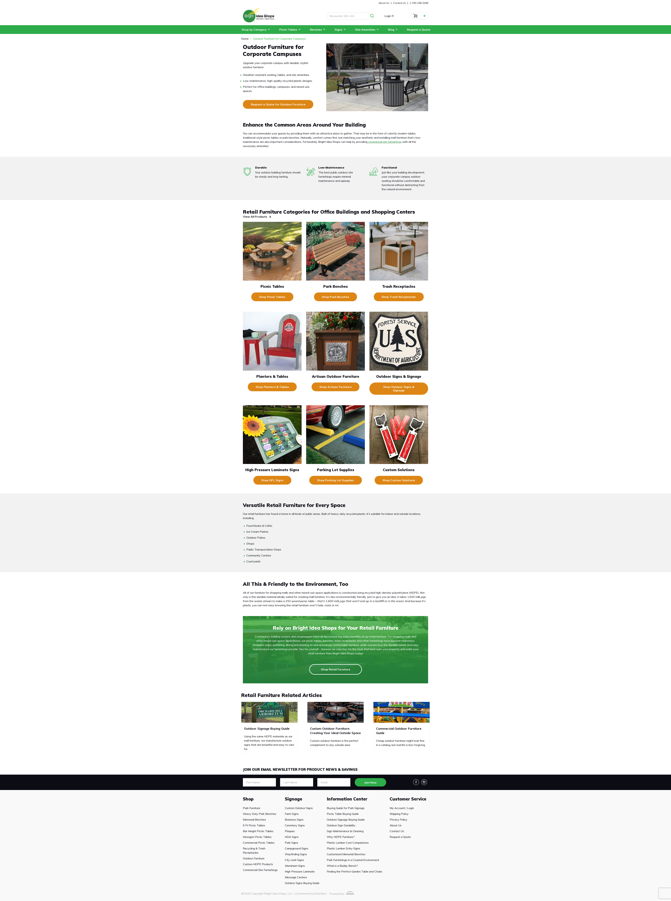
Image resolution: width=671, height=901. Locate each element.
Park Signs (291, 842)
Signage (293, 799)
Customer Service (408, 799)
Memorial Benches (254, 819)
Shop (248, 799)
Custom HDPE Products (258, 864)
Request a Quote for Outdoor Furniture (278, 104)
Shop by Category (254, 29)
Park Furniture (251, 808)
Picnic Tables (288, 29)
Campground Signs (296, 848)
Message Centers (296, 877)
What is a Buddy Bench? (342, 865)
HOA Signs (292, 837)
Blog (391, 29)
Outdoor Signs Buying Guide (302, 883)
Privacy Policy (398, 819)
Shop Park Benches (335, 297)
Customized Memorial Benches (346, 854)
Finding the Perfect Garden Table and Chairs (354, 871)
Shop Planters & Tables (272, 387)
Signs (338, 29)
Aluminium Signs (295, 865)
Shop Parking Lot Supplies (335, 480)
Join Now (370, 782)
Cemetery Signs (295, 825)
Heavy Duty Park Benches (259, 814)
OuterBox (320, 893)
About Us (396, 825)
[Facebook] (416, 782)
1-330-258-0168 (419, 3)
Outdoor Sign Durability (341, 825)
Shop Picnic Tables (272, 297)
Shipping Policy (399, 814)
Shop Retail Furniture (335, 669)
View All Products (255, 216)
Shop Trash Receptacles (399, 297)
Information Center (347, 799)
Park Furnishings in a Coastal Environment (353, 860)
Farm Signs (292, 814)
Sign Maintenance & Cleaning (345, 831)
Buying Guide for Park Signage (346, 808)
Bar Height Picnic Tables (258, 831)
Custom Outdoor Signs (299, 808)
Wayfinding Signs (296, 854)
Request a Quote (418, 29)
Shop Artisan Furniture (335, 387)
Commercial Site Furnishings (260, 870)
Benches (316, 29)
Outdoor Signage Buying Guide (267, 729)
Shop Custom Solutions (399, 480)
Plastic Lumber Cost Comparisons (348, 842)
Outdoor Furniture (254, 858)
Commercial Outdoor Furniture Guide (398, 731)
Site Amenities (365, 29)
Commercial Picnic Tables (259, 842)
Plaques (290, 831)
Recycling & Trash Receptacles (254, 850)
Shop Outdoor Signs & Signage (398, 388)
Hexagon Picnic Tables (257, 837)
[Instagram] (424, 782)
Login (387, 16)
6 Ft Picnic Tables (254, 825)
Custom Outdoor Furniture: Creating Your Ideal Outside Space (335, 731)
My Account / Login (402, 808)
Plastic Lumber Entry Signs (343, 848)
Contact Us (397, 831)
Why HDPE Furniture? (341, 837)
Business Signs (294, 819)
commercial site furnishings (385, 142)
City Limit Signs (294, 860)
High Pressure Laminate (300, 871)
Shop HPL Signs (272, 480)
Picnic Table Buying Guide (343, 814)
